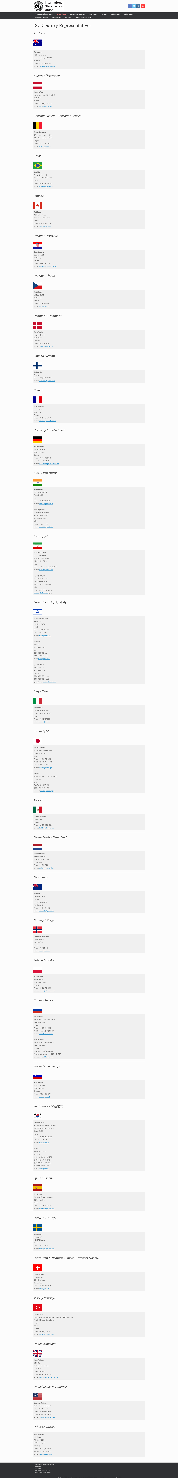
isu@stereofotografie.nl (46, 868)
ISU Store (68, 17)
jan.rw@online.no (44, 951)
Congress (104, 14)
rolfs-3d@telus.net (45, 226)
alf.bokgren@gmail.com (46, 1249)
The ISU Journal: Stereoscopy (44, 14)
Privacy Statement (105, 1477)
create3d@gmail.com (46, 504)
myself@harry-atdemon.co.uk (48, 1377)
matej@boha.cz (44, 306)
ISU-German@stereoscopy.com (49, 464)
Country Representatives (77, 14)
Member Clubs (93, 14)
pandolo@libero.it (44, 722)
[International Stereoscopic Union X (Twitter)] (134, 6)
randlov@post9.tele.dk (46, 346)
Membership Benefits (41, 17)
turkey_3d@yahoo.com (46, 1334)
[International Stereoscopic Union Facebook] (130, 6)
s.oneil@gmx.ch (44, 1289)
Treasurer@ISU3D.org (46, 1454)
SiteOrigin (119, 1477)
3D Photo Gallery (129, 14)
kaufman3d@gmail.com (47, 1417)
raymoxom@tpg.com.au (47, 66)
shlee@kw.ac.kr (44, 1142)
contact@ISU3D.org (45, 1472)
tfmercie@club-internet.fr (47, 421)
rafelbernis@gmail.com (46, 1209)
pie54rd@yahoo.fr (45, 146)
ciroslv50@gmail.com (46, 186)
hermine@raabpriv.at (46, 106)
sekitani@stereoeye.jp (46, 768)
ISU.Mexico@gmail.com (46, 828)
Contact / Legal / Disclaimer (83, 17)
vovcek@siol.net (44, 1097)
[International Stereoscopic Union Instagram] (138, 6)
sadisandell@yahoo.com (47, 381)
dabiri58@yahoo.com (46, 570)
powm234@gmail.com (46, 911)
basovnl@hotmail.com (46, 1034)
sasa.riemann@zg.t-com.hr (48, 266)
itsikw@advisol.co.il (45, 636)
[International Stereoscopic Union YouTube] (143, 6)
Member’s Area (56, 17)
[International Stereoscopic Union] (48, 6)
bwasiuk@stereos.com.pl (47, 991)
